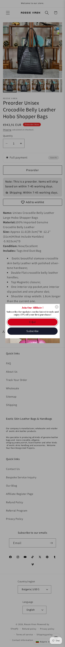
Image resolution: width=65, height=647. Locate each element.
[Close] (56, 307)
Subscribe (32, 331)
